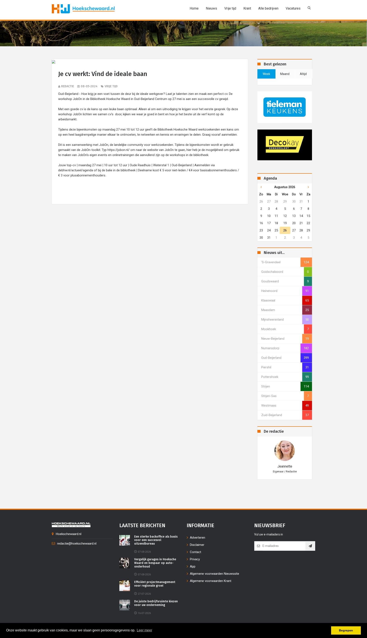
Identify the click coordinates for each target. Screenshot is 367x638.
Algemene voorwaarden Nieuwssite (214, 574)
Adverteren (197, 537)
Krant (247, 8)
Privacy (195, 559)
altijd (303, 74)
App (192, 566)
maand (284, 74)
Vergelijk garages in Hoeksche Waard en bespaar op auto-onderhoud (155, 563)
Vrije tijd (230, 8)
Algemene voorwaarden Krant (210, 581)
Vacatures (293, 8)
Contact (195, 552)
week (266, 74)
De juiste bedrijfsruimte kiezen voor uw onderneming (156, 603)
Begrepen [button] (346, 630)
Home (194, 8)
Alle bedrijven (268, 8)
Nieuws (211, 8)
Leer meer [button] (144, 630)
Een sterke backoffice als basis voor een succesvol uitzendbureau (156, 540)
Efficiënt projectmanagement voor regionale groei (154, 583)
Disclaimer (197, 545)
